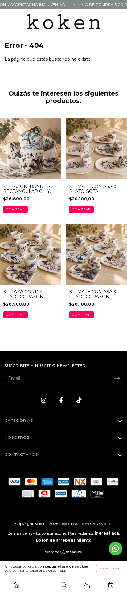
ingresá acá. (107, 533)
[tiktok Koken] (79, 400)
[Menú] (39, 584)
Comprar (15, 209)
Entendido (109, 568)
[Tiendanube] (63, 552)
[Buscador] (63, 584)
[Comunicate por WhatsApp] (115, 548)
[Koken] (16, 584)
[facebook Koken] (61, 400)
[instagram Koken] (44, 400)
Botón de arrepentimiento (64, 540)
